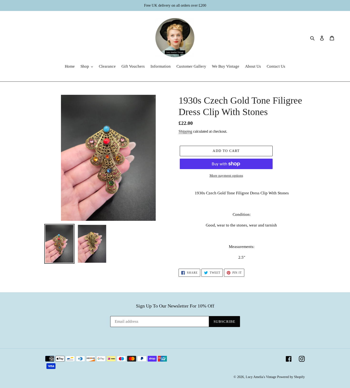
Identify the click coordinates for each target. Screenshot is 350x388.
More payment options (226, 175)
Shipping (185, 131)
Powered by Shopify (291, 377)
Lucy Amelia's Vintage (261, 377)
